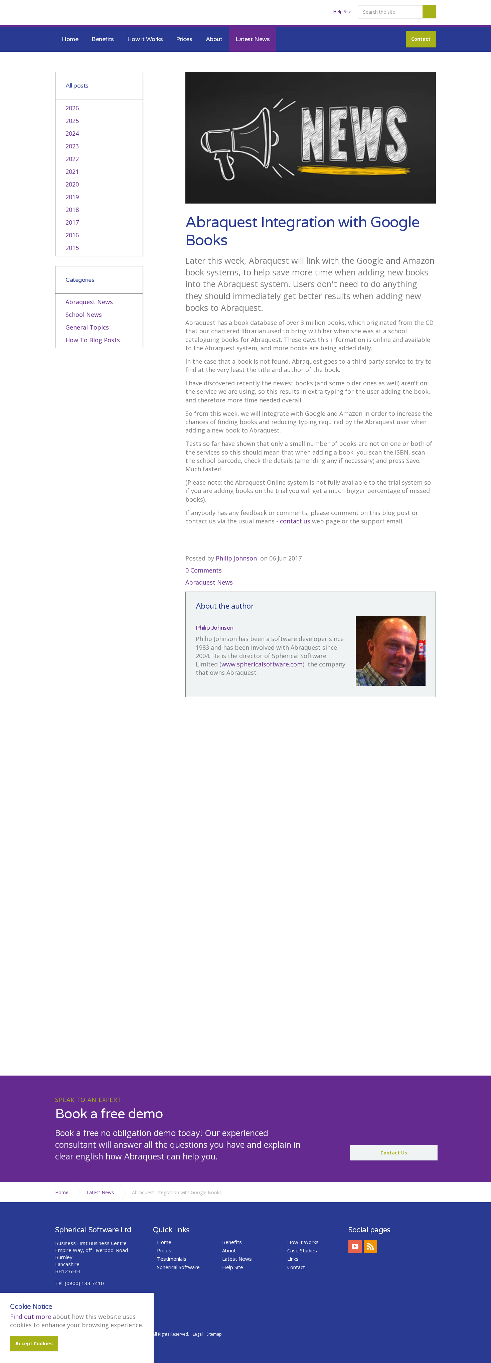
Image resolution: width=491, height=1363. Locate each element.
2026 (72, 108)
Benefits (103, 39)
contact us (295, 521)
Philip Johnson (236, 558)
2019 (72, 197)
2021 (72, 171)
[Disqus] (310, 800)
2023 (72, 146)
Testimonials (171, 1258)
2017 (72, 222)
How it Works (145, 39)
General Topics (87, 327)
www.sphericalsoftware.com (262, 664)
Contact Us (393, 1152)
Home (70, 39)
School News (83, 315)
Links (293, 1258)
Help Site (342, 11)
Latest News (252, 39)
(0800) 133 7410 (84, 1283)
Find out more (30, 1317)
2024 (72, 133)
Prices (184, 39)
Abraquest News (209, 582)
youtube (355, 1246)
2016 (72, 235)
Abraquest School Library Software (91, 14)
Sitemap (214, 1334)
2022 (72, 159)
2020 (72, 184)
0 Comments (203, 570)
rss (370, 1246)
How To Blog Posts (92, 340)
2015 (72, 248)
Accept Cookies (34, 1343)
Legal (198, 1334)
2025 (72, 121)
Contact (421, 39)
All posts (77, 85)
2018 (72, 210)
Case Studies (302, 1250)
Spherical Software (178, 1267)
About (214, 39)
